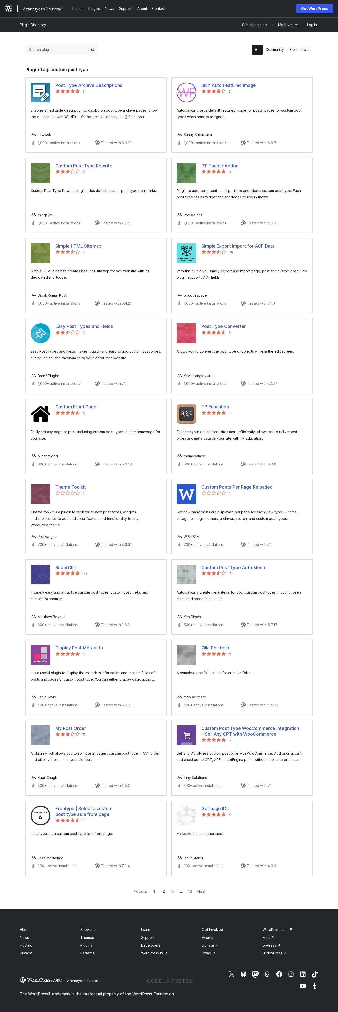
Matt (268, 937)
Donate (210, 945)
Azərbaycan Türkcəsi (83, 981)
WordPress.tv (154, 953)
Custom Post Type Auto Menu (233, 567)
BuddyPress (275, 953)
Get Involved (212, 930)
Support (147, 937)
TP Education (215, 406)
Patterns (87, 953)
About (25, 930)
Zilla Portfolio (215, 647)
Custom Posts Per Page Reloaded (237, 487)
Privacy (26, 953)
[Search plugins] (92, 50)
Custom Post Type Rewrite (83, 165)
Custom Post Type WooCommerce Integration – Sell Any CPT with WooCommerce (250, 731)
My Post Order (70, 728)
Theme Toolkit (70, 487)
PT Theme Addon (219, 165)
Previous (140, 891)
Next (201, 891)
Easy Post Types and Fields (84, 326)
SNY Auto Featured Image (228, 85)
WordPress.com (277, 930)
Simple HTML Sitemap (78, 246)
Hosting (26, 945)
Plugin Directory (33, 25)
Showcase (88, 930)
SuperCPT (66, 567)
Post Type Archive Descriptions (88, 85)
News (24, 937)
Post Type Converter (223, 326)
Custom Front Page (75, 406)
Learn (145, 930)
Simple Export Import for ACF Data (238, 246)
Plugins (86, 945)
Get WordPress (314, 8)
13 (190, 891)
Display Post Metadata (79, 647)
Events (207, 937)
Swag (208, 953)
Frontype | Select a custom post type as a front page (84, 811)
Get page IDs (215, 808)
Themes (87, 937)
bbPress (271, 945)
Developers (150, 945)
